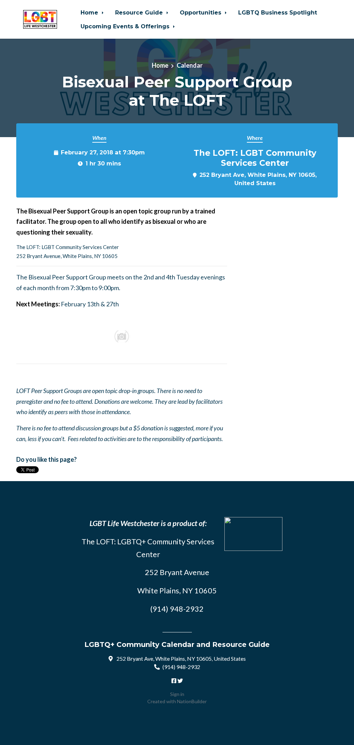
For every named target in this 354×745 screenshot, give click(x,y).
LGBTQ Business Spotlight (277, 12)
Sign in (177, 694)
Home (90, 12)
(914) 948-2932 (181, 666)
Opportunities (201, 12)
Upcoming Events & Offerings (126, 26)
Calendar (190, 65)
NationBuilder (192, 701)
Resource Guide (140, 12)
